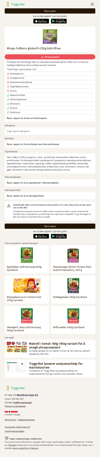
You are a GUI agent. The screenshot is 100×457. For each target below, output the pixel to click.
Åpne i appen (50, 11)
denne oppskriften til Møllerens (25, 448)
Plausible (12, 445)
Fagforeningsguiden (14, 431)
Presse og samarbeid (15, 406)
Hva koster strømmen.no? (17, 427)
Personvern (10, 419)
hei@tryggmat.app (22, 402)
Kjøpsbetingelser (26, 419)
